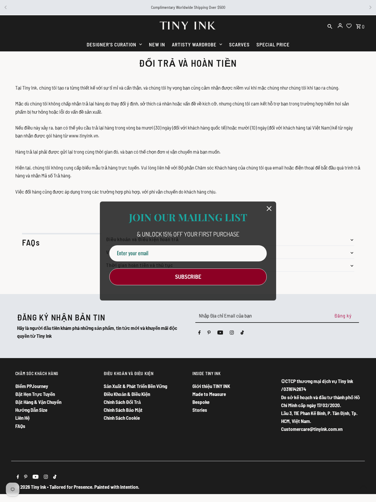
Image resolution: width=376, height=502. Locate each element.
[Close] (269, 209)
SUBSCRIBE (188, 276)
